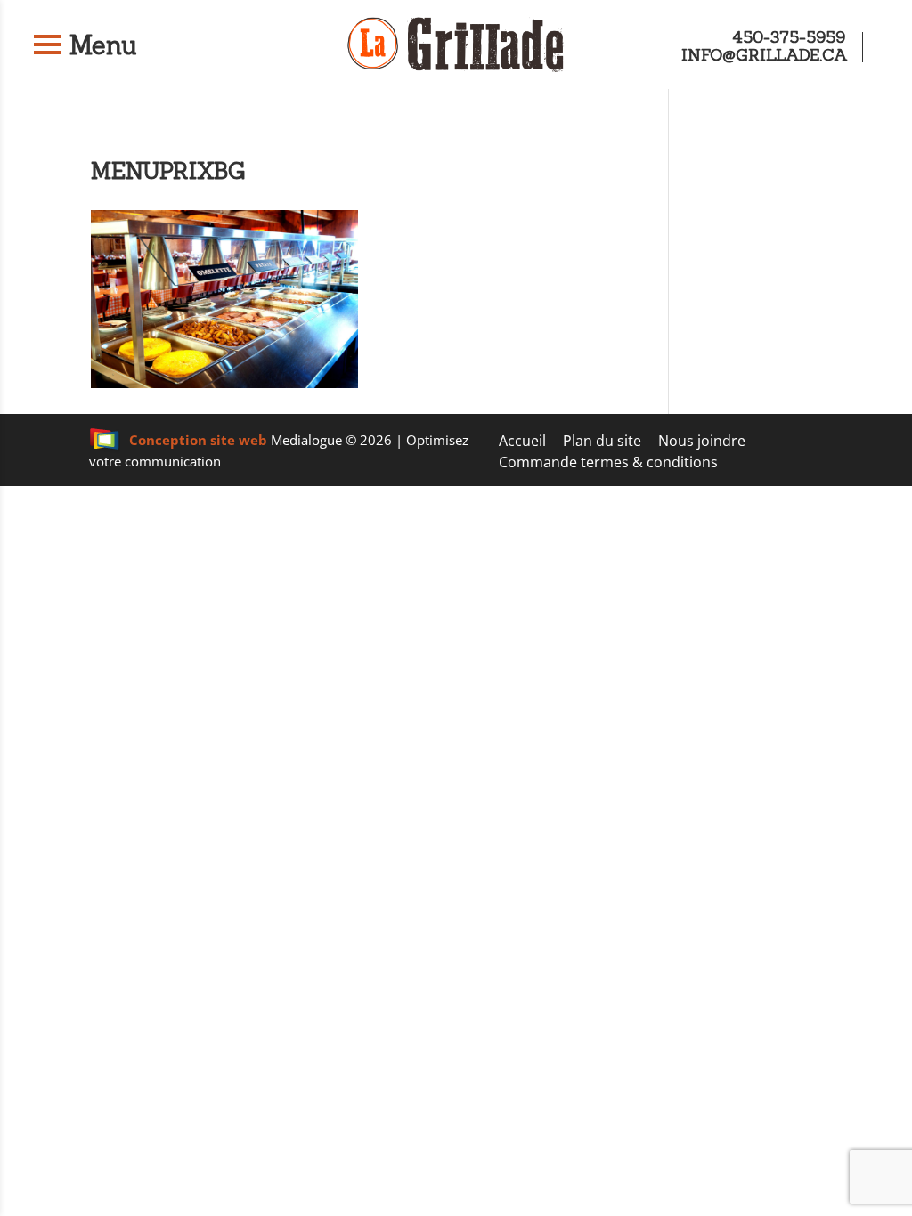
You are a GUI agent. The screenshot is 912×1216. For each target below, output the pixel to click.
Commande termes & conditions (608, 462)
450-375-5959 (788, 37)
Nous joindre (701, 440)
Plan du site (602, 440)
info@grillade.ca (764, 55)
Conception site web (198, 440)
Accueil (522, 440)
